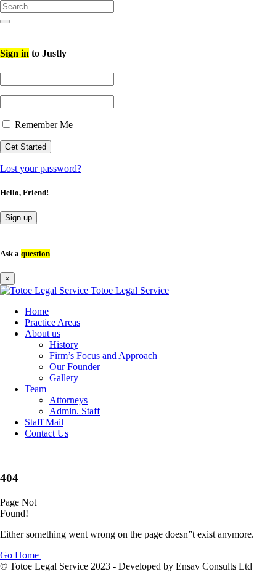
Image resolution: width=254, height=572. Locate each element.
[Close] (3, 29)
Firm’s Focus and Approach (103, 355)
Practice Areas (52, 322)
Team (35, 389)
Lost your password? (40, 168)
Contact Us (46, 433)
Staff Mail (44, 422)
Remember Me (42, 124)
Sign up (18, 217)
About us (42, 333)
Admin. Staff (74, 411)
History (63, 344)
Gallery (63, 378)
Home (37, 311)
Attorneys (68, 400)
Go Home (20, 555)
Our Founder (74, 366)
